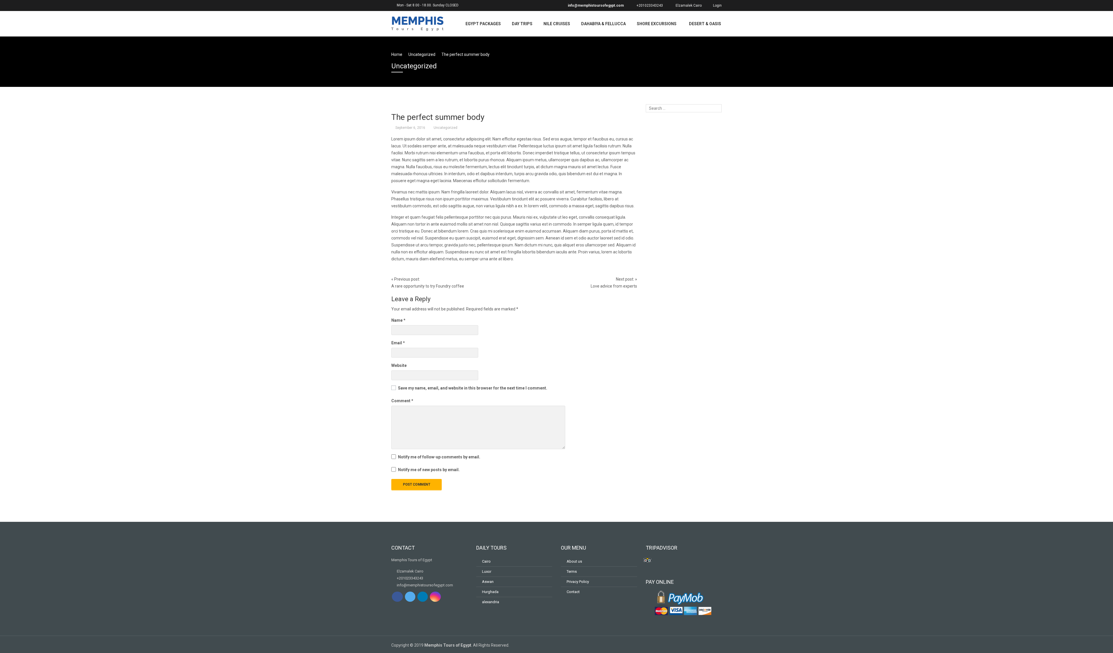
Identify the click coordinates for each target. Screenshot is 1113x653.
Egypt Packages (483, 23)
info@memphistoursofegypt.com (595, 5)
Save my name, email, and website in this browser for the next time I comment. (472, 388)
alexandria (490, 602)
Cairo (486, 561)
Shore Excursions (656, 23)
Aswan (488, 581)
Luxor (486, 571)
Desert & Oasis (705, 23)
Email (398, 343)
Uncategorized (445, 128)
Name (398, 320)
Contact (573, 592)
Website (399, 365)
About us (574, 561)
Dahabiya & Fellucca (603, 23)
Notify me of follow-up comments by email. (439, 457)
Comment (402, 400)
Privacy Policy (578, 581)
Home (396, 54)
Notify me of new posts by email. (429, 469)
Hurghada (490, 592)
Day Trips (522, 23)
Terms (572, 571)
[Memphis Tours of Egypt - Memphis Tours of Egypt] (417, 23)
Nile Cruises (556, 23)
